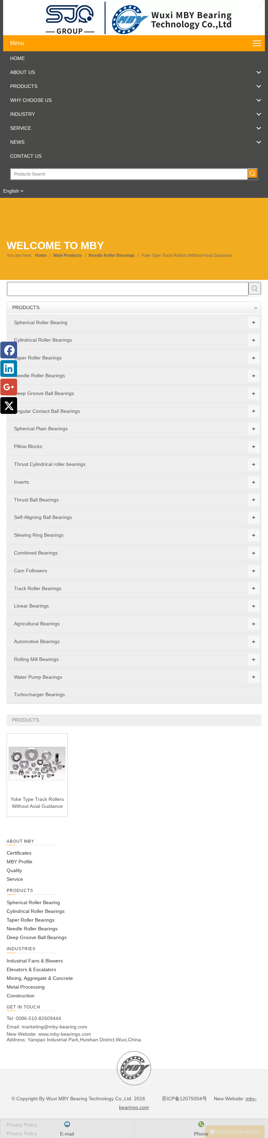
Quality (14, 870)
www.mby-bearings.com (64, 1034)
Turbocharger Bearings (39, 694)
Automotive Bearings (134, 641)
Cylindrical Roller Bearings (134, 340)
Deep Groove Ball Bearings (134, 393)
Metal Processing (26, 987)
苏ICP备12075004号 (184, 1098)
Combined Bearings (134, 553)
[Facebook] (8, 350)
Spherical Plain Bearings (134, 428)
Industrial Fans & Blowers (35, 961)
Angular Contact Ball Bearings (134, 411)
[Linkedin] (8, 368)
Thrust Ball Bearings (134, 499)
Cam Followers (134, 570)
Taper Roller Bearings (134, 358)
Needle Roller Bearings (134, 375)
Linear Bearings (134, 606)
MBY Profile (19, 861)
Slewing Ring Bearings (134, 535)
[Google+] (8, 387)
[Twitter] (8, 405)
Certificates (19, 853)
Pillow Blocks (134, 446)
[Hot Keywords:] (253, 173)
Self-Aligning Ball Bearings (134, 517)
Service (15, 879)
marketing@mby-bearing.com (54, 1026)
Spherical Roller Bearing (134, 322)
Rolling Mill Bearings (134, 659)
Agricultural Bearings (134, 623)
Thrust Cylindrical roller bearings (134, 464)
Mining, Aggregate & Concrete (40, 978)
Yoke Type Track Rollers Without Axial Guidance (37, 802)
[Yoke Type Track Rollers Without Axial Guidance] (37, 763)
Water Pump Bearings (134, 677)
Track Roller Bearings (134, 588)
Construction (21, 995)
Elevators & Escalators (31, 969)
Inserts (134, 482)
